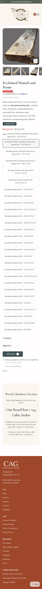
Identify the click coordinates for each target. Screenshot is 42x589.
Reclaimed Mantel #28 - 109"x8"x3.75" (20, 290)
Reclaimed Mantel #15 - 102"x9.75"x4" (19, 216)
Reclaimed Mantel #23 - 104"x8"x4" (18, 256)
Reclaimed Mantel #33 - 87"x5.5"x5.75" (20, 310)
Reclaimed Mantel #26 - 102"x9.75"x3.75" (21, 276)
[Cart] (34, 14)
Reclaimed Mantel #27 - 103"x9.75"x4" (20, 283)
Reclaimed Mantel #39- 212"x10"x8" (18, 316)
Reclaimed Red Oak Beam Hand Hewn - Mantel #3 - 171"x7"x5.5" (21, 152)
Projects (6, 502)
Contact (6, 506)
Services (6, 498)
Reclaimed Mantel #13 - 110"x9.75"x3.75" (20, 209)
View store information (13, 366)
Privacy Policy (8, 532)
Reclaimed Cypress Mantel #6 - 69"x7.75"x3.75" (21, 181)
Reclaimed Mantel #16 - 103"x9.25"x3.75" (21, 223)
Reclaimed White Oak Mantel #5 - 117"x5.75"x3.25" (21, 171)
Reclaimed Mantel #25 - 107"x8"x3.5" (19, 269)
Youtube (6, 551)
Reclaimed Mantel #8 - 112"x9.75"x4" (19, 189)
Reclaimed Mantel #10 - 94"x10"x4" (18, 196)
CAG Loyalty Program (10, 547)
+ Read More (9, 124)
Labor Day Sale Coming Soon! (21, 2)
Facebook (6, 559)
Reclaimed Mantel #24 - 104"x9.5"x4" (19, 263)
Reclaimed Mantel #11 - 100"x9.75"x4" (19, 203)
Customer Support (10, 520)
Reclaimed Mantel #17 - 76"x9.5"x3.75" (20, 229)
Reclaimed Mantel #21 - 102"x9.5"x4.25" (20, 249)
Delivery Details (8, 524)
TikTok (5, 563)
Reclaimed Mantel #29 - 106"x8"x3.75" (20, 296)
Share (5, 371)
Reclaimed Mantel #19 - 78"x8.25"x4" (19, 236)
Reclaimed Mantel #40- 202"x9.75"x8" (20, 323)
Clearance (6, 510)
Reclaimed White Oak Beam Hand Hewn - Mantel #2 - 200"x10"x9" (21, 143)
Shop (5, 493)
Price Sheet (7, 543)
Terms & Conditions (10, 528)
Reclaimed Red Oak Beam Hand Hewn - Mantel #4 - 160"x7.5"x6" (21, 162)
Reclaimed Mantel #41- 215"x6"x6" (18, 330)
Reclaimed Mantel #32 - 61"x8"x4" (18, 303)
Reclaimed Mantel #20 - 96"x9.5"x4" (19, 243)
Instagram (6, 555)
